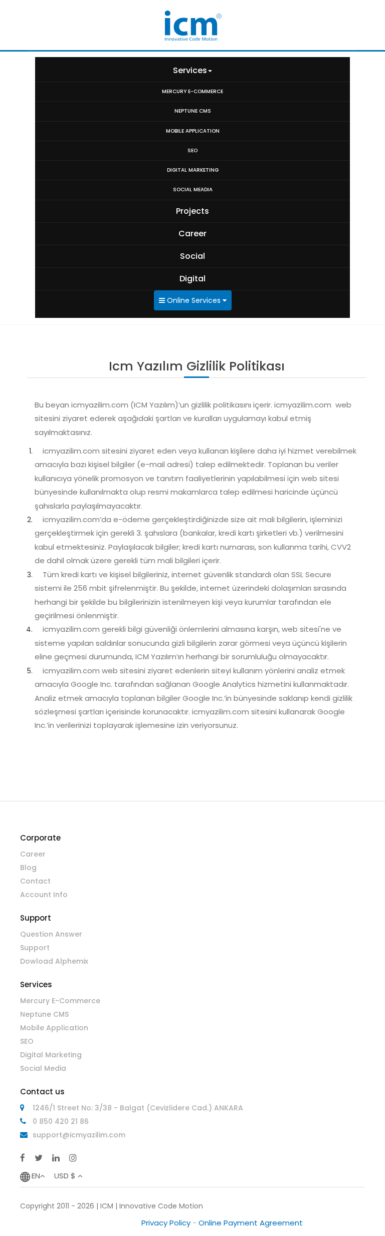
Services (190, 70)
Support (35, 918)
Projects (192, 211)
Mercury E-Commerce (60, 1001)
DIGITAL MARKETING (193, 170)
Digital (192, 278)
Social (192, 256)
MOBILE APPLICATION (193, 131)
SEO (192, 150)
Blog (28, 868)
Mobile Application (54, 1028)
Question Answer (51, 934)
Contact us (42, 1091)
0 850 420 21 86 (61, 1121)
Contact (35, 881)
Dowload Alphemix (54, 961)
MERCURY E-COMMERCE (192, 91)
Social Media (43, 1068)
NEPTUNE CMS (192, 111)
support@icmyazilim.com (79, 1135)
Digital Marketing (51, 1055)
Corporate (40, 838)
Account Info (44, 895)
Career (192, 233)
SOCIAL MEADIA (193, 189)
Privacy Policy (165, 1222)
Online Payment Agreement (251, 1222)
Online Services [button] (194, 300)
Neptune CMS (44, 1014)
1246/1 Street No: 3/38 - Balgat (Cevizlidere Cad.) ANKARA (138, 1108)
